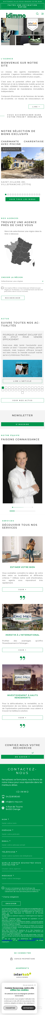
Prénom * (7, 830)
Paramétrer (10, 1008)
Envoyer (11, 904)
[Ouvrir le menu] (42, 13)
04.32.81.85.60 (13, 796)
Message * (8, 876)
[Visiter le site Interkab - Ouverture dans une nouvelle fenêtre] (22, 975)
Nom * (5, 819)
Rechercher (13, 298)
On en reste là (28, 985)
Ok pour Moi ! (28, 1008)
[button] (15, 37)
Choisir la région (12, 277)
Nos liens (38, 1008)
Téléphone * (9, 852)
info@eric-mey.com (14, 802)
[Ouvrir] (37, 13)
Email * (6, 841)
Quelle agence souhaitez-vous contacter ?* (21, 864)
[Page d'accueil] (16, 15)
